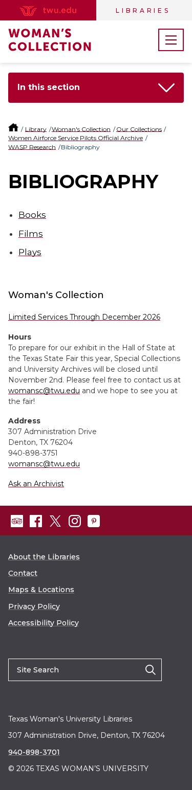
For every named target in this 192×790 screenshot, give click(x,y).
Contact (22, 573)
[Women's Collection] (59, 40)
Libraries (143, 10)
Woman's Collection (81, 129)
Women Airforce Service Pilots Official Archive (75, 138)
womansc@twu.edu (44, 390)
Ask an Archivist (36, 483)
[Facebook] (36, 521)
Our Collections (139, 129)
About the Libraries (44, 556)
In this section (48, 87)
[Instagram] (75, 521)
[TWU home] (14, 129)
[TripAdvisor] (17, 521)
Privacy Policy (34, 606)
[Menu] (171, 40)
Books (32, 215)
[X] (55, 521)
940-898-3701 (34, 752)
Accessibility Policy (43, 622)
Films (30, 234)
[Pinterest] (94, 521)
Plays (29, 252)
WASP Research (32, 147)
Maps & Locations (41, 589)
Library (36, 129)
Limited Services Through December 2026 (84, 317)
